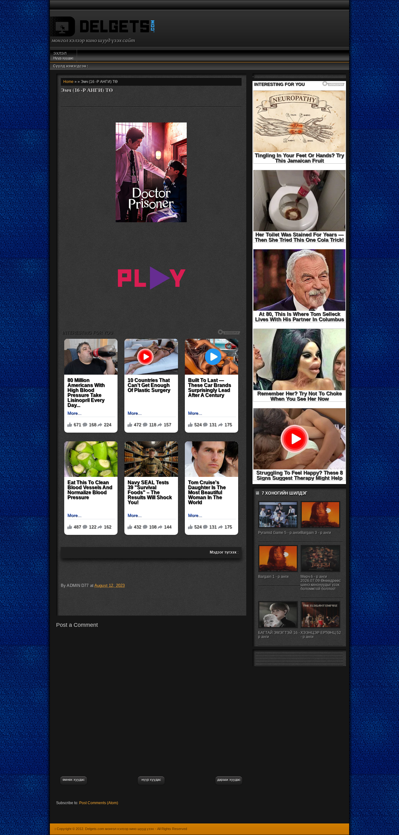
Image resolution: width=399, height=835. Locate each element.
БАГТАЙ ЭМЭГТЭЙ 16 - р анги (279, 635)
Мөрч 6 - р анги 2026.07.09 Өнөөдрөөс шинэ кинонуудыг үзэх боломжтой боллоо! (320, 582)
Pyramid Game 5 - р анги (279, 532)
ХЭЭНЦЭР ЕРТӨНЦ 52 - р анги (320, 635)
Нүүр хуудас (63, 55)
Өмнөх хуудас (74, 779)
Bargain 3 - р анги (315, 532)
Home (68, 81)
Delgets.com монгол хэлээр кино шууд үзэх (119, 829)
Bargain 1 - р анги (273, 576)
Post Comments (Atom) (98, 803)
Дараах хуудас (229, 779)
